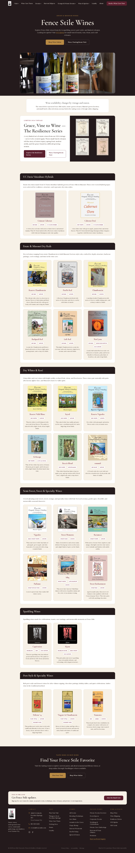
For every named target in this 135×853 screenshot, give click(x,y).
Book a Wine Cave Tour (117, 3)
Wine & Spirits (83, 3)
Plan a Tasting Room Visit (77, 42)
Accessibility (74, 848)
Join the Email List (113, 798)
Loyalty (94, 3)
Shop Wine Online (54, 42)
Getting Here (53, 824)
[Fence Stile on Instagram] (29, 832)
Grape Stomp (73, 825)
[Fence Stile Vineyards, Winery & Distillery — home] (9, 3)
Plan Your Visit (57, 775)
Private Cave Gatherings (98, 827)
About (101, 3)
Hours (51, 827)
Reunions (93, 835)
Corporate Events (96, 819)
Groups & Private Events (66, 3)
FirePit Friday (73, 832)
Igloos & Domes (74, 835)
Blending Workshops (76, 816)
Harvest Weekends (75, 828)
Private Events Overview (98, 813)
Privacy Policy (65, 848)
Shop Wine (113, 813)
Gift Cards (113, 825)
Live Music (72, 819)
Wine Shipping (115, 816)
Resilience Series (116, 819)
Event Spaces (94, 816)
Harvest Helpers (49, 3)
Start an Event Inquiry (98, 839)
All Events (72, 813)
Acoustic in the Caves (76, 822)
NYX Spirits (60, 33)
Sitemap (82, 848)
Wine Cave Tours (27, 3)
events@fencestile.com (38, 828)
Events (38, 3)
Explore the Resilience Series (34, 154)
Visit (16, 3)
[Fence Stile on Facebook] (32, 832)
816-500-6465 (35, 824)
